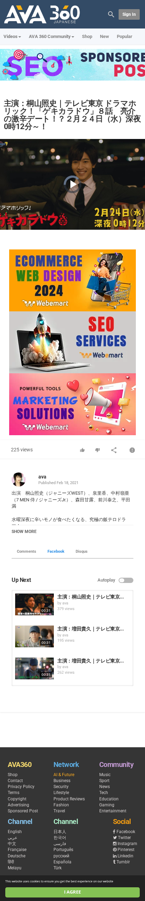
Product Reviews (69, 799)
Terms (13, 792)
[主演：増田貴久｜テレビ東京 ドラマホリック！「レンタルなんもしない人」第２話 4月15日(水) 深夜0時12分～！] (34, 668)
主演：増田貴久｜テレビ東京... (90, 629)
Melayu (14, 867)
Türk (57, 867)
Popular (124, 36)
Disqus (82, 551)
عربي (12, 837)
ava (42, 477)
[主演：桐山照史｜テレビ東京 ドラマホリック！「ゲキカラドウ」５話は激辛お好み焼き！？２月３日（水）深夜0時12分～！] (34, 604)
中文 (12, 843)
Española (62, 861)
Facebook (56, 551)
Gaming (106, 804)
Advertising (18, 804)
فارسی (59, 843)
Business (61, 780)
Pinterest (126, 849)
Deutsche (16, 856)
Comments (26, 551)
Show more (24, 531)
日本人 (59, 831)
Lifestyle (61, 792)
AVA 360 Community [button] (50, 36)
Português (63, 849)
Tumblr (123, 861)
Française (17, 849)
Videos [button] (11, 36)
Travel (59, 810)
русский (61, 856)
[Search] (111, 14)
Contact (15, 780)
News (104, 786)
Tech (103, 792)
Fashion (61, 804)
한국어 (59, 837)
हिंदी (11, 861)
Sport (104, 780)
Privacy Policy (21, 786)
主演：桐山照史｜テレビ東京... (90, 596)
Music (105, 774)
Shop (87, 36)
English (15, 831)
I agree (72, 892)
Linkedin (125, 856)
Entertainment (112, 810)
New (104, 36)
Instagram (127, 843)
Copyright (17, 799)
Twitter (124, 837)
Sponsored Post (23, 810)
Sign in (129, 14)
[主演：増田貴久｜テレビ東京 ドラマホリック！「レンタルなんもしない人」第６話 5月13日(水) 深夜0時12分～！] (34, 636)
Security (61, 786)
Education (109, 799)
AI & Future (63, 774)
